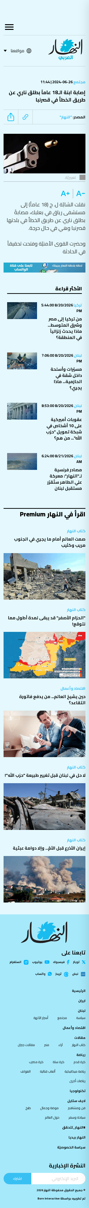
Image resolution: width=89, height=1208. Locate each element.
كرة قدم (79, 1062)
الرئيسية (78, 991)
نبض (75, 974)
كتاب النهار (76, 530)
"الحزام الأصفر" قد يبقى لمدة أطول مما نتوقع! (46, 621)
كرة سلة (58, 1062)
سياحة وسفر (77, 1117)
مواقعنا (17, 51)
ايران (81, 1001)
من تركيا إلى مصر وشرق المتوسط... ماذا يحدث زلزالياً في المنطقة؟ (65, 328)
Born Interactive (48, 1198)
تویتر (76, 962)
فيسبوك (59, 962)
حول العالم (52, 1117)
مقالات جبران (26, 1045)
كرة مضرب (36, 1062)
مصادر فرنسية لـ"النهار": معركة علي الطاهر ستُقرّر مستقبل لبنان (64, 479)
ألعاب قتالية (47, 1071)
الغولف (25, 1071)
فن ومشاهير (76, 1108)
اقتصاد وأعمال (73, 688)
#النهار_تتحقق (73, 1127)
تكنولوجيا (77, 1091)
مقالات (79, 1038)
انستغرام (15, 962)
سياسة (80, 1018)
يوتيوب (37, 962)
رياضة (80, 1055)
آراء (60, 1045)
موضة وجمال (49, 1108)
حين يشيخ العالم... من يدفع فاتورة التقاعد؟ (52, 700)
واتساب (40, 974)
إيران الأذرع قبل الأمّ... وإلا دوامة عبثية (49, 848)
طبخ (28, 1108)
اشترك (17, 1178)
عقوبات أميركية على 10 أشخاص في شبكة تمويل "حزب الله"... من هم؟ (64, 429)
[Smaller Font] (79, 193)
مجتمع (79, 81)
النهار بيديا (77, 1137)
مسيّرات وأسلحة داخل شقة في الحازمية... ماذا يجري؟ (66, 378)
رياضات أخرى (77, 1081)
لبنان (77, 355)
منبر (46, 1045)
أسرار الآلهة (40, 1018)
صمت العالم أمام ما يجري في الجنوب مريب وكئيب (49, 542)
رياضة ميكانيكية (75, 1071)
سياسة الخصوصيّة (71, 1147)
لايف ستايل (76, 1101)
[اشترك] (44, 268)
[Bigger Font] (65, 193)
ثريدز (58, 974)
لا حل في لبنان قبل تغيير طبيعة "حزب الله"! (45, 775)
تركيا (77, 305)
